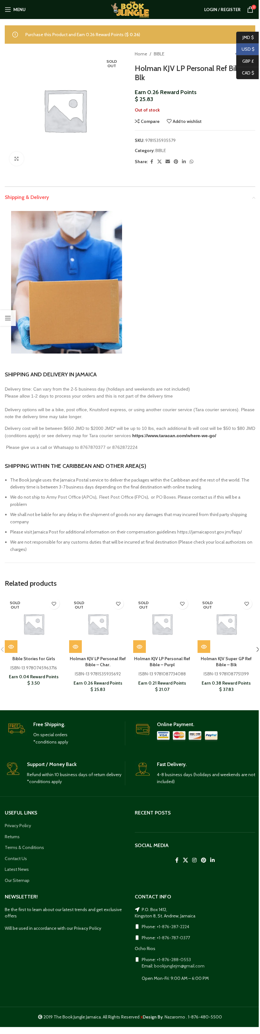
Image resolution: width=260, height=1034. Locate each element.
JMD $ (245, 37)
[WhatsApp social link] (191, 161)
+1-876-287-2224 (173, 926)
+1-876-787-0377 (173, 938)
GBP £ (245, 61)
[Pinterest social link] (176, 161)
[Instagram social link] (194, 860)
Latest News (17, 869)
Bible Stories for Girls (33, 658)
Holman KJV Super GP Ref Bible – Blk (226, 662)
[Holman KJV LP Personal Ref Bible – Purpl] (162, 624)
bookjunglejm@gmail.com (179, 966)
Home (141, 54)
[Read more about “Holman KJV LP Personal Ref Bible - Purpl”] (139, 646)
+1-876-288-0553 (174, 959)
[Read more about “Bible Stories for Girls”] (11, 646)
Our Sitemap (17, 880)
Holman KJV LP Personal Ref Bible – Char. (98, 662)
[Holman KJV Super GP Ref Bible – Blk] (227, 624)
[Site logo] (130, 9)
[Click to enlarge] (17, 159)
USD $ (245, 49)
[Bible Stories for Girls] (34, 624)
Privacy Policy (18, 825)
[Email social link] (168, 161)
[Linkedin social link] (184, 161)
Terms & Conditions (24, 847)
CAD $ (245, 73)
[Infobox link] (65, 733)
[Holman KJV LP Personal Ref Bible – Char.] (98, 624)
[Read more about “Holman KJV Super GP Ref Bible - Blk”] (204, 646)
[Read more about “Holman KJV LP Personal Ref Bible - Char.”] (75, 646)
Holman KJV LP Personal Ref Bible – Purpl (162, 662)
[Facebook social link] (151, 161)
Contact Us (16, 858)
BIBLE (159, 54)
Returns (12, 836)
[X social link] (159, 161)
